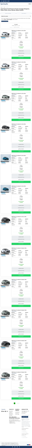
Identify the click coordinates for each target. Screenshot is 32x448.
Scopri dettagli (21, 53)
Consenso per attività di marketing (25, 429)
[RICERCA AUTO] (13, 447)
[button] (1, 1)
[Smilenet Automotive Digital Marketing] (28, 444)
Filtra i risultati (24, 13)
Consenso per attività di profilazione (25, 434)
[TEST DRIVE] (15, 447)
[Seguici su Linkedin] (5, 411)
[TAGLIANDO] (19, 447)
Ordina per (11, 27)
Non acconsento (25, 437)
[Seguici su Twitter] (3, 411)
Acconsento (24, 436)
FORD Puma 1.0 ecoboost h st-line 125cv (19, 30)
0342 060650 (21, 55)
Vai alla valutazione (5, 21)
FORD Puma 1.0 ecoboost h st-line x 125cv (19, 216)
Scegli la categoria (8, 13)
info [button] (21, 82)
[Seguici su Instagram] (7, 411)
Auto (4, 7)
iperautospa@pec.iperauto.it (14, 419)
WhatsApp (21, 57)
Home (1, 7)
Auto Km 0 (17, 413)
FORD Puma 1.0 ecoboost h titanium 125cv (19, 248)
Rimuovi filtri (18, 25)
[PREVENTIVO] (17, 447)
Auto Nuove (17, 412)
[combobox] (17, 27)
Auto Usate (17, 414)
